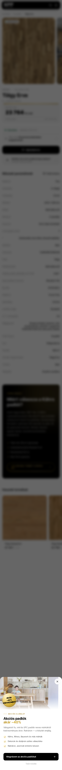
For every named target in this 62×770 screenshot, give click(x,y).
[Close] (57, 681)
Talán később (31, 764)
